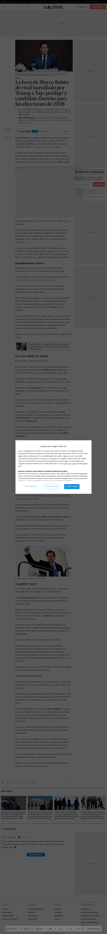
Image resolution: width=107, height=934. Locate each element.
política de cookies (70, 463)
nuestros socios (48, 451)
